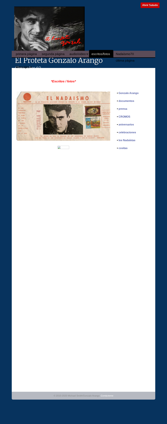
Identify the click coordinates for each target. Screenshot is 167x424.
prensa (123, 108)
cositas (123, 148)
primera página (26, 54)
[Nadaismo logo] (63, 148)
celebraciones (127, 132)
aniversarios (126, 124)
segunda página (53, 54)
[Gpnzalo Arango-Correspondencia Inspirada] (63, 139)
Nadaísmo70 (125, 54)
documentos (126, 101)
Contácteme (107, 395)
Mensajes (23, 67)
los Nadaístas (127, 140)
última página (125, 60)
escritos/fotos (100, 54)
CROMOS (124, 116)
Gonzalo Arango (129, 93)
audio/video (77, 54)
